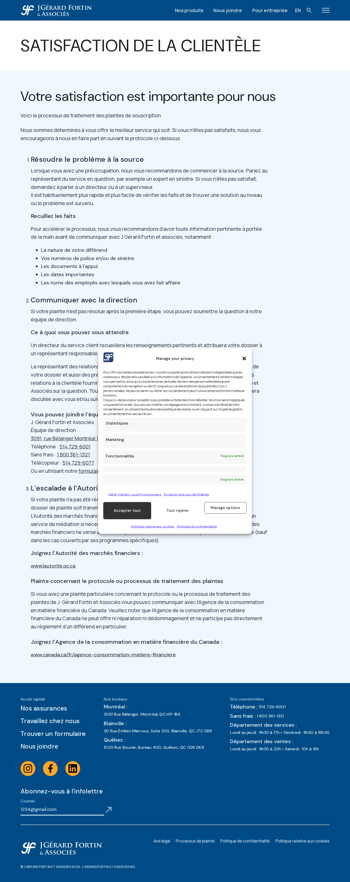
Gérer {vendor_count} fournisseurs (134, 494)
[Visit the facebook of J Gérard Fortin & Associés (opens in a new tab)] (50, 768)
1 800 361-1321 (73, 454)
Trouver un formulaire (53, 734)
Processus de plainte (195, 841)
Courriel (27, 801)
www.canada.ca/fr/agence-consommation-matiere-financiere (103, 654)
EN (298, 10)
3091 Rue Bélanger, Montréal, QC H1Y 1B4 (142, 714)
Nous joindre (227, 10)
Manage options (225, 507)
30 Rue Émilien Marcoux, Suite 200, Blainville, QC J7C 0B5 (158, 731)
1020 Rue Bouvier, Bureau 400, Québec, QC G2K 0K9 (154, 747)
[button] (244, 358)
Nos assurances (43, 708)
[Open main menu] (326, 10)
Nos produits (189, 10)
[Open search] (309, 10)
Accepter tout (127, 510)
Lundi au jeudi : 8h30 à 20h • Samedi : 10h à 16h (274, 749)
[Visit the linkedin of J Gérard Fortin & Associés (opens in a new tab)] (72, 768)
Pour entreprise (269, 10)
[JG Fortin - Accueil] (55, 10)
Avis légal (161, 841)
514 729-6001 (75, 446)
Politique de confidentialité (197, 526)
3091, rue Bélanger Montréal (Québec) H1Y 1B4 (84, 438)
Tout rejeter (177, 510)
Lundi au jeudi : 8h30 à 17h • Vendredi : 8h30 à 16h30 (280, 732)
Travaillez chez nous (50, 721)
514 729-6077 (78, 462)
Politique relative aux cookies (152, 526)
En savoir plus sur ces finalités (186, 494)
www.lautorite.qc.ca (53, 565)
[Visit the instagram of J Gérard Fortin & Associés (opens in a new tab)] (27, 768)
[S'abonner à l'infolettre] (108, 809)
